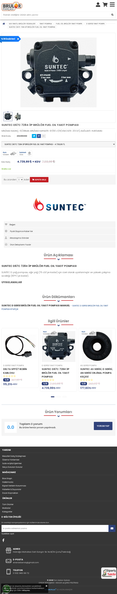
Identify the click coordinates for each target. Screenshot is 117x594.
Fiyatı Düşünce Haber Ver (21, 231)
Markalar (6, 508)
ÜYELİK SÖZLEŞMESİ (46, 583)
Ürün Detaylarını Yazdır (20, 244)
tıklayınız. (26, 590)
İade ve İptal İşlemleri (12, 463)
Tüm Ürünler (7, 504)
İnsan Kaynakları (10, 493)
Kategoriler (7, 511)
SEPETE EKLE (40, 179)
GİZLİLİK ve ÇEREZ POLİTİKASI (67, 583)
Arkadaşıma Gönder (19, 238)
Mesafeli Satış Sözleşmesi (14, 456)
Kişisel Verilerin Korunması (14, 485)
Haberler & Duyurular (11, 489)
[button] (53, 396)
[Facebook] (3, 540)
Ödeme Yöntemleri (10, 459)
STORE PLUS (50, 589)
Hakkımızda (7, 482)
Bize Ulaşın (7, 478)
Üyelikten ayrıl (8, 533)
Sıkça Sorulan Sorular (12, 467)
